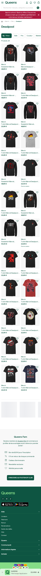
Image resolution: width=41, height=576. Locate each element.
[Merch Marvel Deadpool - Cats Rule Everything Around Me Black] (30, 316)
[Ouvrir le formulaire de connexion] (27, 2)
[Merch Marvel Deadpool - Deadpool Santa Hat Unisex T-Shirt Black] (10, 345)
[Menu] (2, 2)
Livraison (4, 516)
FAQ (2, 532)
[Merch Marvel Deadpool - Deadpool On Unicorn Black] (30, 53)
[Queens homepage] (11, 2)
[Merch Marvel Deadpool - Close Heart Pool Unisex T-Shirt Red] (30, 288)
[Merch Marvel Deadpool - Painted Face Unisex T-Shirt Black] (10, 288)
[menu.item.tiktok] (10, 499)
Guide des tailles (6, 529)
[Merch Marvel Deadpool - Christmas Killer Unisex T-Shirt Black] (10, 316)
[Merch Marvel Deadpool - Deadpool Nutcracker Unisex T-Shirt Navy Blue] (30, 374)
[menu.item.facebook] (3, 499)
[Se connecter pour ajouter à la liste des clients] (17, 46)
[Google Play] (21, 504)
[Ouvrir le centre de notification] (31, 2)
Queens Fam (22, 441)
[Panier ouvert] (38, 2)
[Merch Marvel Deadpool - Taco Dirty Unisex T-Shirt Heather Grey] (30, 139)
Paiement (4, 519)
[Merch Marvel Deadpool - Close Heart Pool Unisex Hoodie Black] (30, 110)
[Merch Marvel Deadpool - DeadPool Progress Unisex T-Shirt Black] (10, 139)
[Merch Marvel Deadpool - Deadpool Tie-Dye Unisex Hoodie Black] (10, 167)
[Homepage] (20, 493)
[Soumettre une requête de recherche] (38, 7)
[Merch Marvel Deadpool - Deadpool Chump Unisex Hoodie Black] (10, 53)
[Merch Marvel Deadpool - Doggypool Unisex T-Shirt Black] (30, 345)
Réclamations (5, 526)
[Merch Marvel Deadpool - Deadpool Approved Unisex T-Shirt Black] (10, 110)
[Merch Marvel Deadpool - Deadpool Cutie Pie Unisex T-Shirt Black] (30, 167)
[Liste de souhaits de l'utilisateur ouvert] (35, 2)
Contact (4, 535)
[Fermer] (38, 14)
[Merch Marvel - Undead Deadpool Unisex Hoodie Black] (10, 81)
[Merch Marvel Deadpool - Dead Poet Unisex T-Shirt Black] (10, 374)
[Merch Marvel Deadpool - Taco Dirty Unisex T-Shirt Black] (10, 199)
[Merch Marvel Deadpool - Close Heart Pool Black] (30, 81)
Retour (3, 523)
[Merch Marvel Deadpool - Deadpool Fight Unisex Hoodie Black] (30, 199)
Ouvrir (34, 572)
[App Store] (7, 504)
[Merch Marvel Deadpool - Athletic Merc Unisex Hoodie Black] (10, 227)
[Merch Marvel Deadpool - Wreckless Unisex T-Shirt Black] (30, 259)
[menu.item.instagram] (6, 499)
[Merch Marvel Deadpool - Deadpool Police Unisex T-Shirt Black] (10, 259)
